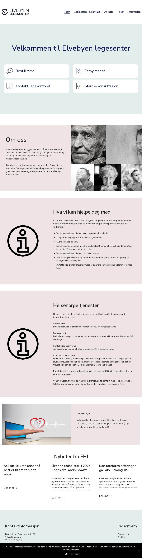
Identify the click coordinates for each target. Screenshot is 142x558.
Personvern (123, 534)
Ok (66, 554)
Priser (121, 11)
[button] (36, 71)
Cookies (121, 537)
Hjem (67, 11)
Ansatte (108, 11)
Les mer (75, 554)
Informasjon (134, 11)
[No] (138, 550)
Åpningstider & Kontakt (87, 11)
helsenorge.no (98, 420)
